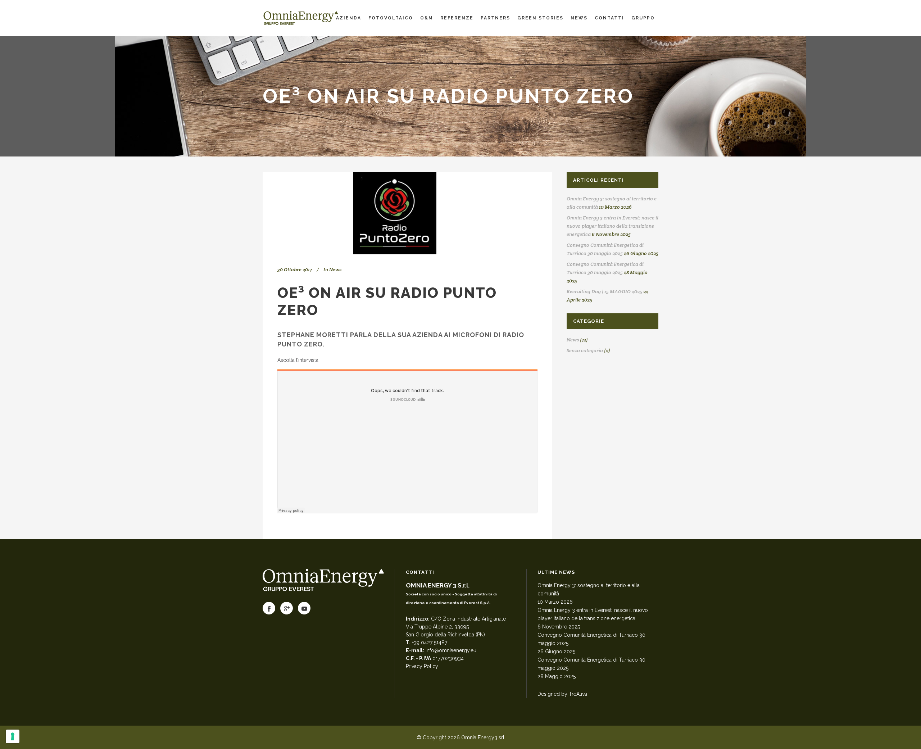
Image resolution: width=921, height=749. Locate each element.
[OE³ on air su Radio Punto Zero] (407, 213)
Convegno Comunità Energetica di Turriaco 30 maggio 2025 (591, 639)
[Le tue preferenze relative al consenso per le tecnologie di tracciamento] (12, 736)
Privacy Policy (422, 666)
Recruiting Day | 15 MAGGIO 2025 (604, 291)
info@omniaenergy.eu (451, 650)
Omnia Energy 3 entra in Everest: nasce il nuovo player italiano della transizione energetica (612, 225)
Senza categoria (585, 350)
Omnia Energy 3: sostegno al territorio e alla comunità (588, 589)
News (335, 269)
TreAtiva (578, 694)
